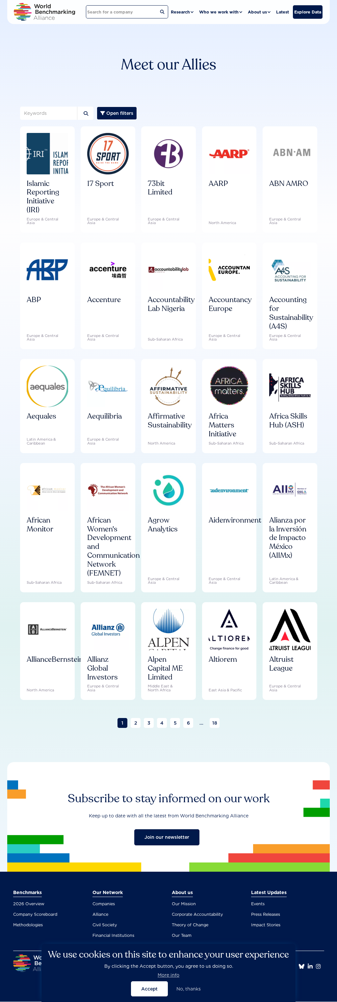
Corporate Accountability (197, 914)
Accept (149, 988)
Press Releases (265, 914)
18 (214, 723)
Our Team (182, 935)
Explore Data (307, 12)
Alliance (100, 914)
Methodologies (28, 924)
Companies (103, 903)
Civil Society (104, 924)
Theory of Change (190, 924)
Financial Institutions (113, 935)
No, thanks (188, 988)
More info (168, 975)
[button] (182, 12)
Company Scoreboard (35, 914)
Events (258, 903)
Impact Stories (265, 924)
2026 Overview (28, 903)
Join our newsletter (166, 837)
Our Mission (184, 903)
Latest (282, 12)
